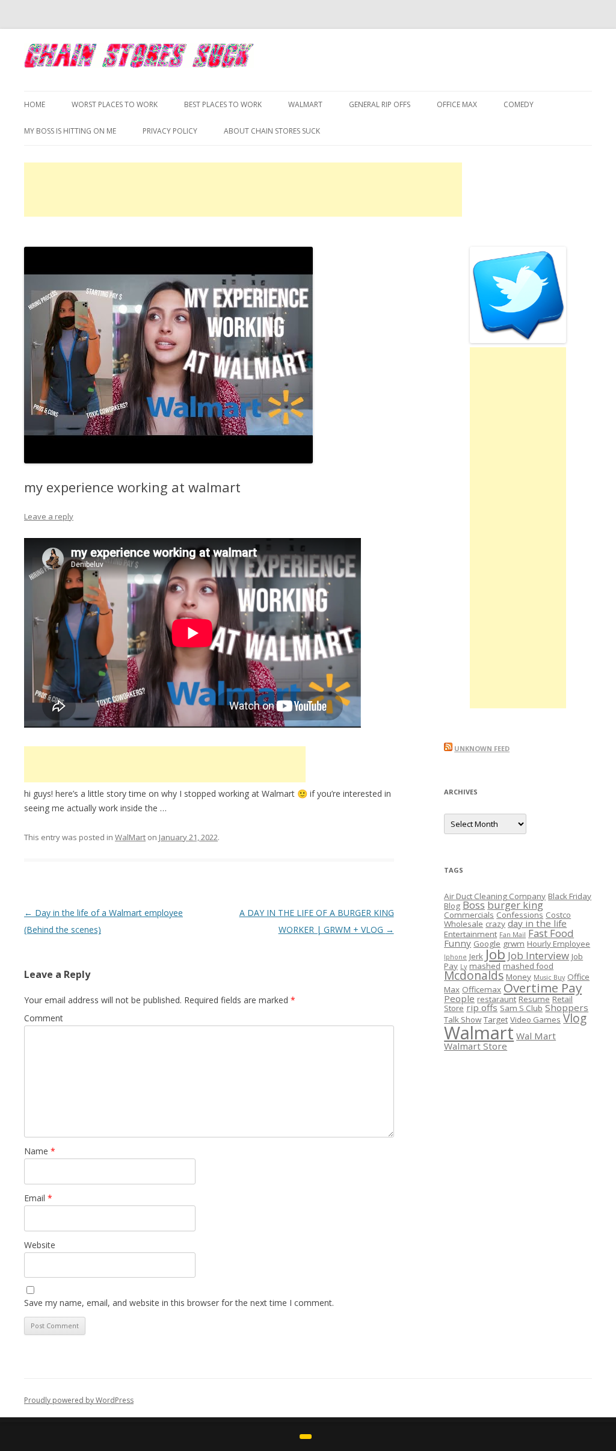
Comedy (519, 104)
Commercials (469, 914)
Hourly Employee (558, 943)
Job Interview (538, 955)
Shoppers (566, 1007)
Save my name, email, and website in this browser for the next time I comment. (179, 1302)
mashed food (528, 966)
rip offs (481, 1007)
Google (486, 943)
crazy (495, 923)
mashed (484, 966)
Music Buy (549, 977)
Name (39, 1151)
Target (496, 1019)
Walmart (479, 1033)
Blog (452, 905)
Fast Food (551, 933)
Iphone (455, 957)
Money (518, 976)
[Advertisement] (243, 189)
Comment (43, 1018)
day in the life (537, 923)
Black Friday (569, 896)
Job (495, 954)
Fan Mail (512, 934)
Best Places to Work (223, 104)
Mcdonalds (474, 975)
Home (34, 104)
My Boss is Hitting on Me (70, 131)
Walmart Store (475, 1046)
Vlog (575, 1018)
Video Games (535, 1019)
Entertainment (470, 934)
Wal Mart (536, 1036)
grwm (514, 943)
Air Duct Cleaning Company (495, 896)
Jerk (476, 956)
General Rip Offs (379, 104)
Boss (474, 905)
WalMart (305, 104)
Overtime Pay (543, 987)
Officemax (481, 989)
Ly (463, 966)
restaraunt (496, 999)
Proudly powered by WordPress (79, 1400)
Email (38, 1198)
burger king (515, 905)
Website (39, 1245)
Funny (457, 943)
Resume (534, 999)
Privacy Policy (170, 131)
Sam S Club (521, 1008)
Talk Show (462, 1019)
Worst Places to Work (115, 104)
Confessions (519, 914)
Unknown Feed (482, 748)
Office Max (457, 104)
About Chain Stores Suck (272, 131)
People (459, 998)
